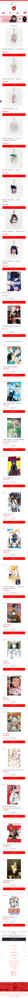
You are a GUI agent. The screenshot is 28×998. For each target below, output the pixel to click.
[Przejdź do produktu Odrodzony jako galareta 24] (14, 391)
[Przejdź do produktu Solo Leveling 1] (14, 502)
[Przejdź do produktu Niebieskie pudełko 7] (14, 355)
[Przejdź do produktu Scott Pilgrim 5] (14, 466)
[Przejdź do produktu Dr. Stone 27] (14, 722)
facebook (15, 972)
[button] (3, 13)
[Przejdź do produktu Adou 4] (14, 649)
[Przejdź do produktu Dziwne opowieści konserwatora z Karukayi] (14, 794)
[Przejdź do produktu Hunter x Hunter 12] (14, 905)
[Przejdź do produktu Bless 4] (14, 685)
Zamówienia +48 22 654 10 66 (14, 960)
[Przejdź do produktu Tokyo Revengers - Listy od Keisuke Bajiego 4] (14, 575)
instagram (14, 973)
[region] (14, 18)
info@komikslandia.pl (14, 962)
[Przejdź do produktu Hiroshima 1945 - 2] (14, 869)
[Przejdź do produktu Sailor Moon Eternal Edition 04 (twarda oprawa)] (14, 428)
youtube (14, 975)
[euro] (16, 5)
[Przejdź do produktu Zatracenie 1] (14, 613)
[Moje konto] (17, 13)
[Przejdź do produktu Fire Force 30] (14, 832)
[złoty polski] (14, 5)
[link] (14, 18)
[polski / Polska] (11, 5)
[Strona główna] (14, 8)
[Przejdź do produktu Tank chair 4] (14, 538)
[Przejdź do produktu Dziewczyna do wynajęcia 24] (14, 758)
